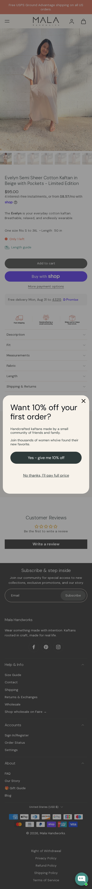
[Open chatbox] (81, 879)
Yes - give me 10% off (46, 457)
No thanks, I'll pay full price (46, 475)
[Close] (83, 401)
